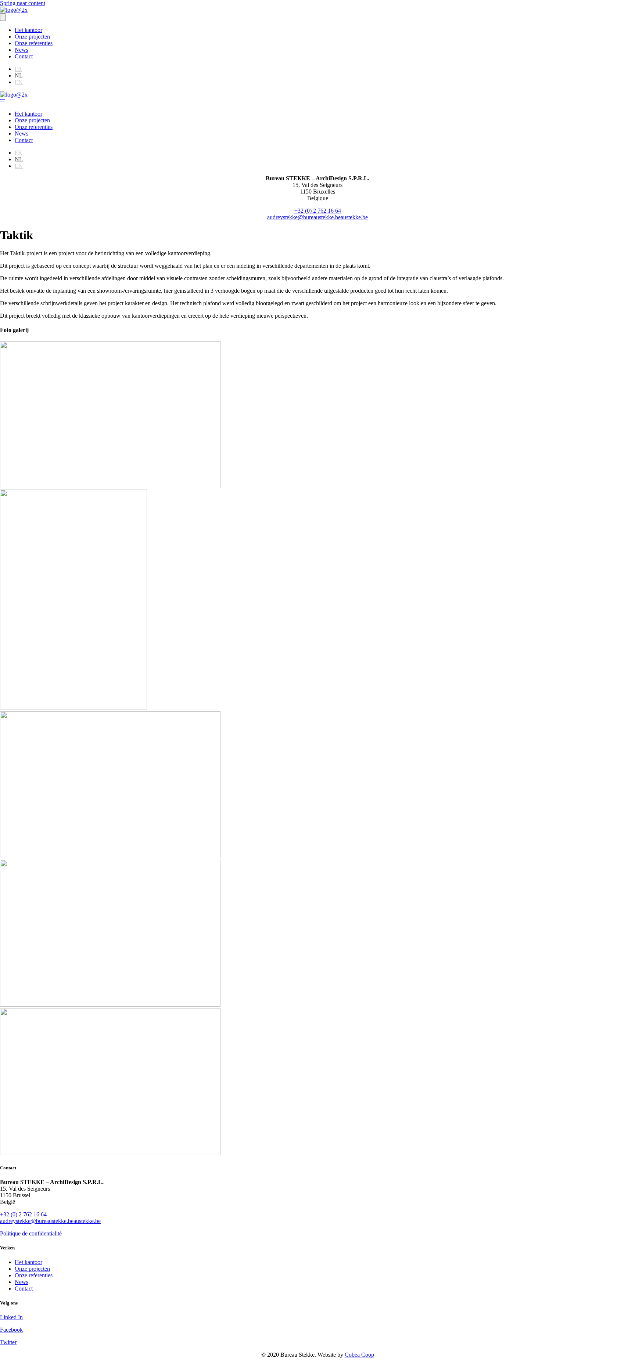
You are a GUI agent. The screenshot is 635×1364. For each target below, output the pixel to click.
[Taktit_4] (110, 1005)
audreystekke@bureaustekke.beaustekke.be (317, 217)
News (21, 50)
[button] (2, 101)
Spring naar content (22, 3)
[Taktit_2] (73, 708)
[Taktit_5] (110, 1153)
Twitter (8, 1342)
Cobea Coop (359, 1355)
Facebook (11, 1330)
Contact (24, 56)
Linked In (11, 1317)
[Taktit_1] (110, 486)
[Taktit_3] (110, 856)
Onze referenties (34, 43)
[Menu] (3, 17)
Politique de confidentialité (31, 1233)
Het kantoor (28, 30)
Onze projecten (32, 36)
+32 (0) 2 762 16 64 (317, 211)
